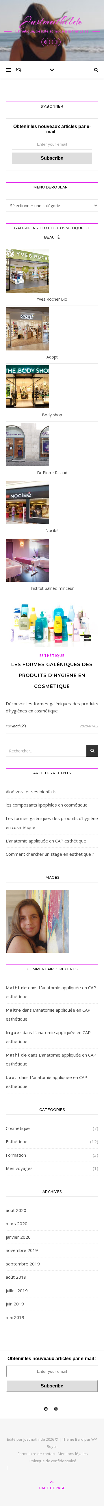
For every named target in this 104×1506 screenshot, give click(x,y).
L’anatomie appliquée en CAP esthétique (46, 841)
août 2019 (16, 1277)
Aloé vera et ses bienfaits (31, 791)
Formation (16, 1155)
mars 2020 (16, 1223)
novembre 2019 (22, 1250)
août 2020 (16, 1210)
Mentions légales (73, 1453)
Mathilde (19, 726)
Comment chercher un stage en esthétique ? (50, 854)
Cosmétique (18, 1128)
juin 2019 (15, 1304)
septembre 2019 (23, 1264)
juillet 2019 (17, 1290)
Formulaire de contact (36, 1453)
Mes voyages (19, 1168)
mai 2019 (15, 1317)
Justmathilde (52, 20)
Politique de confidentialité (52, 1460)
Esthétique (52, 655)
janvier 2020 (18, 1237)
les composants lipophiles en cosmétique (47, 805)
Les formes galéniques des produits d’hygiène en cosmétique (52, 675)
